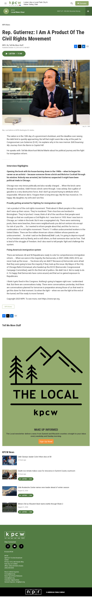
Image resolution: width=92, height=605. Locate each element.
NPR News (6, 25)
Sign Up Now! (46, 441)
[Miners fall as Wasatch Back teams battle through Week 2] (9, 507)
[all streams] (88, 11)
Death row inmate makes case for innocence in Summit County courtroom (46, 471)
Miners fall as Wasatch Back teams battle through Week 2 (40, 504)
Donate (82, 3)
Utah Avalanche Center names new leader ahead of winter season (43, 487)
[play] (6, 11)
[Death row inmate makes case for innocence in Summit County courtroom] (9, 474)
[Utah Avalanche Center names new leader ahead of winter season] (9, 491)
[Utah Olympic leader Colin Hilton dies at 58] (9, 460)
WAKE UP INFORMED (46, 429)
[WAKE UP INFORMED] (46, 381)
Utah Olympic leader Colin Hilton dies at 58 (34, 457)
